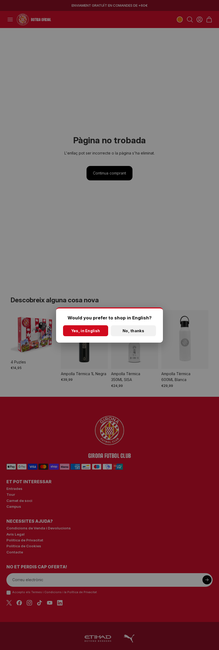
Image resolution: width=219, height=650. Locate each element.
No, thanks (133, 330)
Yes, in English (85, 330)
